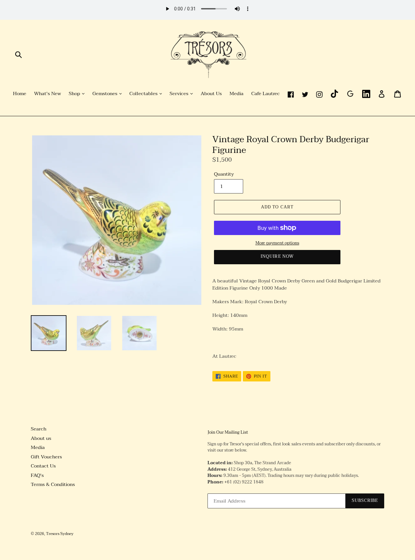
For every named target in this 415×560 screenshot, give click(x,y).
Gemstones (105, 94)
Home (19, 94)
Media (236, 94)
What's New (47, 94)
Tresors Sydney (60, 533)
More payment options (277, 243)
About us (41, 438)
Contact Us (43, 466)
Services (180, 94)
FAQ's (37, 475)
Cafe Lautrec (265, 94)
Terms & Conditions (53, 484)
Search (38, 429)
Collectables (144, 94)
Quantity (224, 174)
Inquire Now (277, 256)
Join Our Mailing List (228, 432)
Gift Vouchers (46, 457)
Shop (75, 94)
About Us (211, 94)
